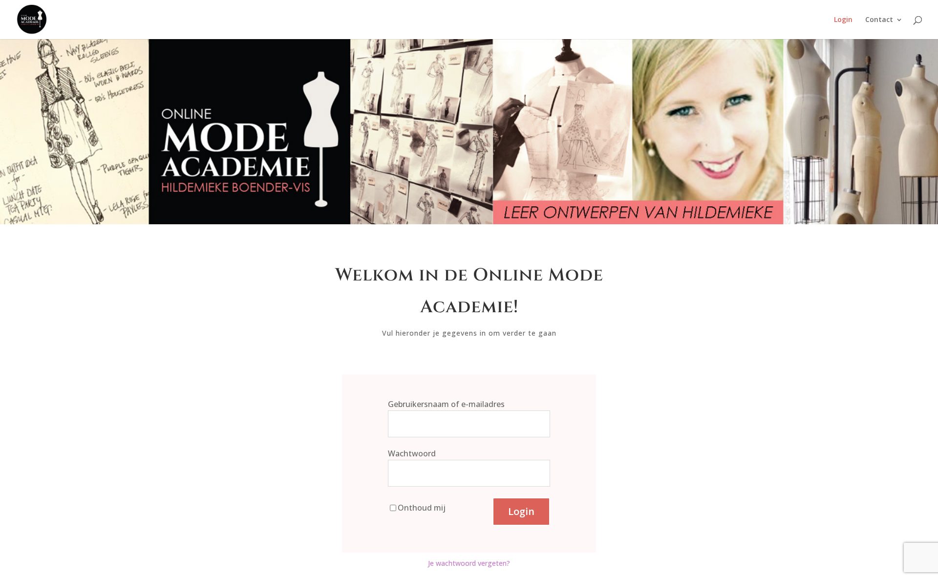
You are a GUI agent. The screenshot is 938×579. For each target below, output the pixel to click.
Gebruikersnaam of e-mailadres (446, 404)
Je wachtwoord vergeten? (469, 563)
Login (843, 20)
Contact (879, 20)
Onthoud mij (422, 507)
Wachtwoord (412, 453)
